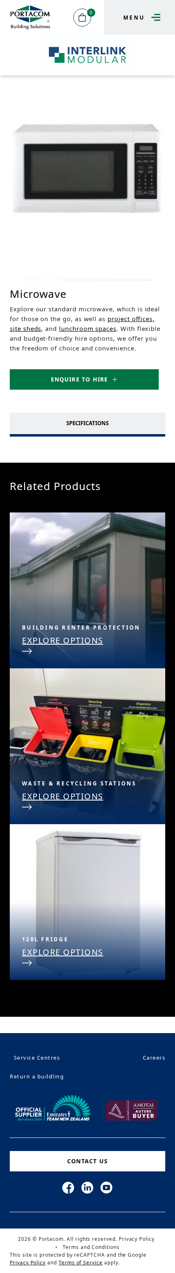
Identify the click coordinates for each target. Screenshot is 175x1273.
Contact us (87, 1161)
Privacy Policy (137, 1238)
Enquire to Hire (79, 379)
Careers (154, 1057)
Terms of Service (81, 1262)
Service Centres (37, 1057)
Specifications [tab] (87, 423)
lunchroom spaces (87, 328)
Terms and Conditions (91, 1247)
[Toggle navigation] (154, 17)
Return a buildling (37, 1076)
